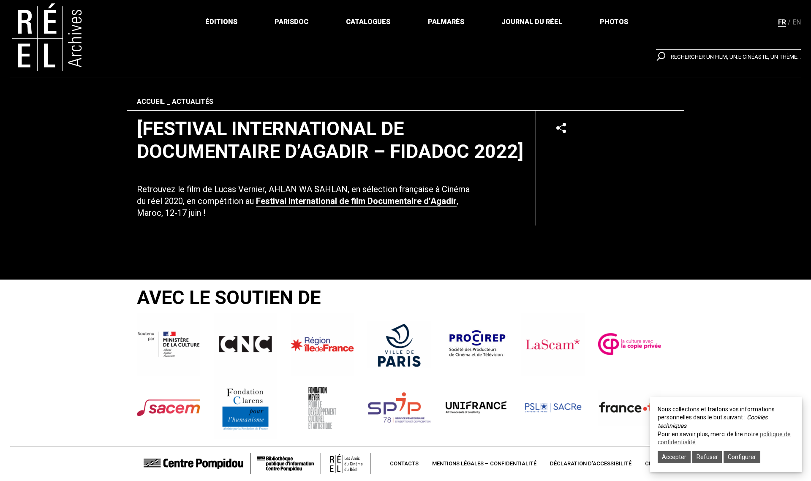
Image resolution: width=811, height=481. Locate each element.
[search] (728, 56)
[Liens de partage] (561, 127)
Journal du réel (531, 22)
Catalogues (368, 22)
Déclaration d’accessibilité (590, 463)
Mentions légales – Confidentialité (484, 463)
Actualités (192, 102)
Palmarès (446, 22)
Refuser (707, 457)
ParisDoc (291, 22)
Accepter (674, 457)
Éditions (221, 22)
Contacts (404, 463)
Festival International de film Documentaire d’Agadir (356, 201)
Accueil (151, 102)
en (796, 22)
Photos (614, 22)
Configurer (742, 457)
